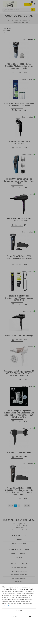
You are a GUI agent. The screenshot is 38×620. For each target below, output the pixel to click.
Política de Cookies (7, 606)
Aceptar (19, 610)
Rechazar (13, 616)
